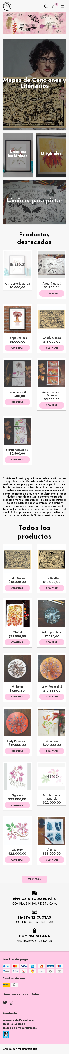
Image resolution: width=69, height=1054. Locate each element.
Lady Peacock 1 (17, 741)
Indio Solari (17, 578)
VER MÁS (34, 879)
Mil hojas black (51, 632)
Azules (51, 849)
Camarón (52, 741)
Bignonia (17, 795)
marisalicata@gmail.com (18, 1020)
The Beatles (51, 578)
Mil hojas (17, 687)
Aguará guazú (52, 283)
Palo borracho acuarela (52, 797)
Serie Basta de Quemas (51, 393)
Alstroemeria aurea (17, 283)
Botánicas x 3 (17, 392)
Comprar (52, 293)
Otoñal (17, 632)
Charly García (52, 338)
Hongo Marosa (17, 338)
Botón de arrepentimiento (20, 1028)
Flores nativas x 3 (17, 450)
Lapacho (17, 849)
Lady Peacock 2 (51, 687)
